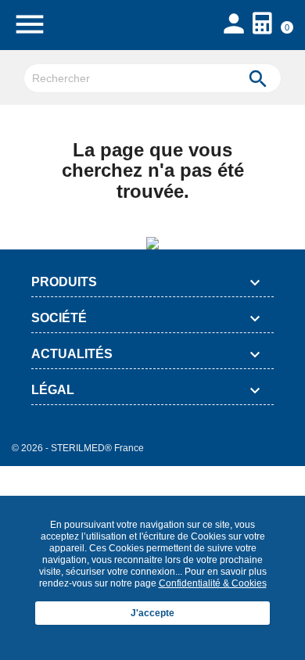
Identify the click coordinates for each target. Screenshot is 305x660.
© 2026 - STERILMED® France (78, 448)
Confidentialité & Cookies (213, 583)
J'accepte (152, 613)
